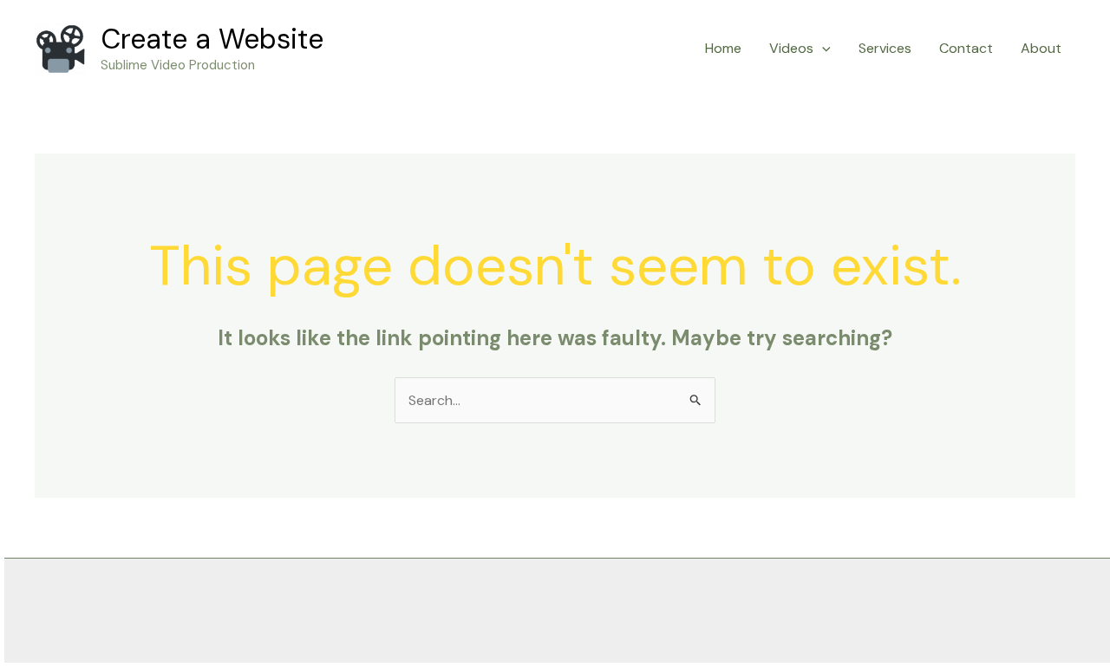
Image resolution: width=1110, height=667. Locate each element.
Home (723, 48)
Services (885, 48)
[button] (822, 48)
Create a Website (212, 39)
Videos (791, 48)
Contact (966, 48)
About (1041, 48)
